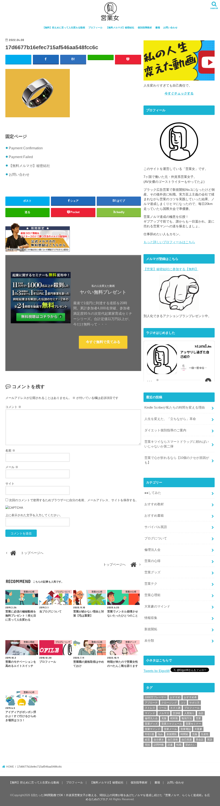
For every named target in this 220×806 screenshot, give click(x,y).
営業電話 (185, 729)
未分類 (149, 640)
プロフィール (95, 27)
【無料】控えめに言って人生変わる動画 (64, 27)
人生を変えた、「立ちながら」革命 (170, 419)
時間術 (184, 734)
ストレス (150, 707)
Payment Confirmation (26, 148)
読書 (170, 744)
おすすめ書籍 (154, 515)
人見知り (189, 713)
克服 (164, 718)
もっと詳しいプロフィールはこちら (169, 242)
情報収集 (150, 618)
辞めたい (190, 744)
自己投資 (187, 739)
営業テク (150, 583)
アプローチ (151, 702)
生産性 (205, 734)
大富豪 (198, 729)
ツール (163, 707)
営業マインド (152, 729)
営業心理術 (152, 595)
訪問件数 (159, 744)
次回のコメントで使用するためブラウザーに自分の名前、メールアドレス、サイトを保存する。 (73, 500)
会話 (200, 713)
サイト (9, 483)
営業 (198, 718)
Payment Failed (21, 157)
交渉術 (176, 713)
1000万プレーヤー (155, 697)
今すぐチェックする (179, 93)
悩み (160, 734)
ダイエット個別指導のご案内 (165, 430)
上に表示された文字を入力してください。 (34, 515)
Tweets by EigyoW (157, 671)
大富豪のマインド (157, 606)
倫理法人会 (152, 549)
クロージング (169, 702)
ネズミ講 (175, 707)
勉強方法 (187, 718)
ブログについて (155, 538)
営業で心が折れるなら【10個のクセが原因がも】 (176, 460)
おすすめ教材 (154, 504)
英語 (209, 739)
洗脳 (194, 734)
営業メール (170, 729)
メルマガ (164, 713)
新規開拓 (150, 629)
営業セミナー (193, 723)
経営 (147, 739)
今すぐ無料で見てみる (103, 342)
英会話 (199, 739)
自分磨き (159, 739)
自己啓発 (173, 739)
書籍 (157, 27)
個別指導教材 (145, 27)
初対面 (174, 718)
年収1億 (149, 734)
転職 (179, 744)
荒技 (147, 744)
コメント (13, 407)
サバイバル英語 (155, 527)
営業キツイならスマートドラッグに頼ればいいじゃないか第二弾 (176, 444)
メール (11, 467)
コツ (183, 702)
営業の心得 (152, 561)
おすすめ (175, 697)
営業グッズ (152, 572)
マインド (150, 713)
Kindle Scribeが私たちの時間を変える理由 (174, 407)
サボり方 (194, 702)
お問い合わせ (170, 27)
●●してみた (152, 493)
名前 (10, 450)
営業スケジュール (171, 723)
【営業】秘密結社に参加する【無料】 (171, 269)
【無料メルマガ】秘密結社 (120, 27)
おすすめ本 (190, 697)
